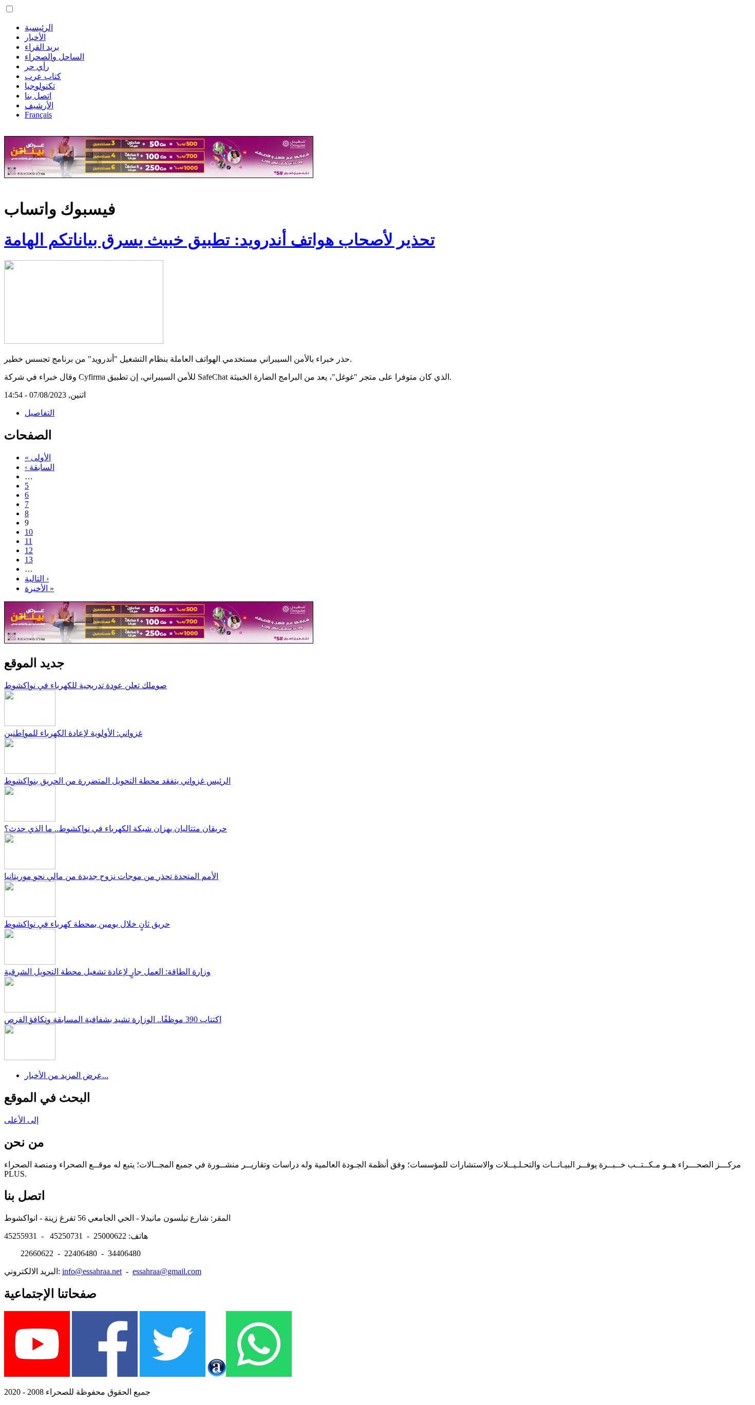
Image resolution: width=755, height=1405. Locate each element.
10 (29, 532)
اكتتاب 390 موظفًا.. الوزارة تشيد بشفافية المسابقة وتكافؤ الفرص (112, 1019)
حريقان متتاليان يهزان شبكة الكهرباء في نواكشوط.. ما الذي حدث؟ (115, 828)
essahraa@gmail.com (167, 1271)
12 (29, 550)
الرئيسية (39, 27)
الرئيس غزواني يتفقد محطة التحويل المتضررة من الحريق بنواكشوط (117, 780)
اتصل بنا (38, 95)
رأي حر (37, 66)
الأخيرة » (39, 588)
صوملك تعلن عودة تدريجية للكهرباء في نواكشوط (85, 685)
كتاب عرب (43, 76)
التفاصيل (39, 412)
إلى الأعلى (21, 1120)
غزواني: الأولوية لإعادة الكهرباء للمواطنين (73, 733)
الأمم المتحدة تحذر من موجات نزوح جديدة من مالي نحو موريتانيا (111, 876)
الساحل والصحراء (54, 56)
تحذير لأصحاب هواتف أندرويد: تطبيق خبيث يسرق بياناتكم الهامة (219, 239)
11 (28, 541)
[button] (9, 9)
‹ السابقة (39, 467)
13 (29, 559)
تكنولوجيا (40, 86)
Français (38, 114)
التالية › (37, 578)
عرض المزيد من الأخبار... (66, 1075)
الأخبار (35, 37)
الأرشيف (39, 105)
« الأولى (38, 457)
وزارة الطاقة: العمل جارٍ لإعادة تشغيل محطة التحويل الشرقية (107, 971)
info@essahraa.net (92, 1271)
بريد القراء (42, 47)
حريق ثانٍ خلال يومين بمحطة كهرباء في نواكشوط (87, 924)
